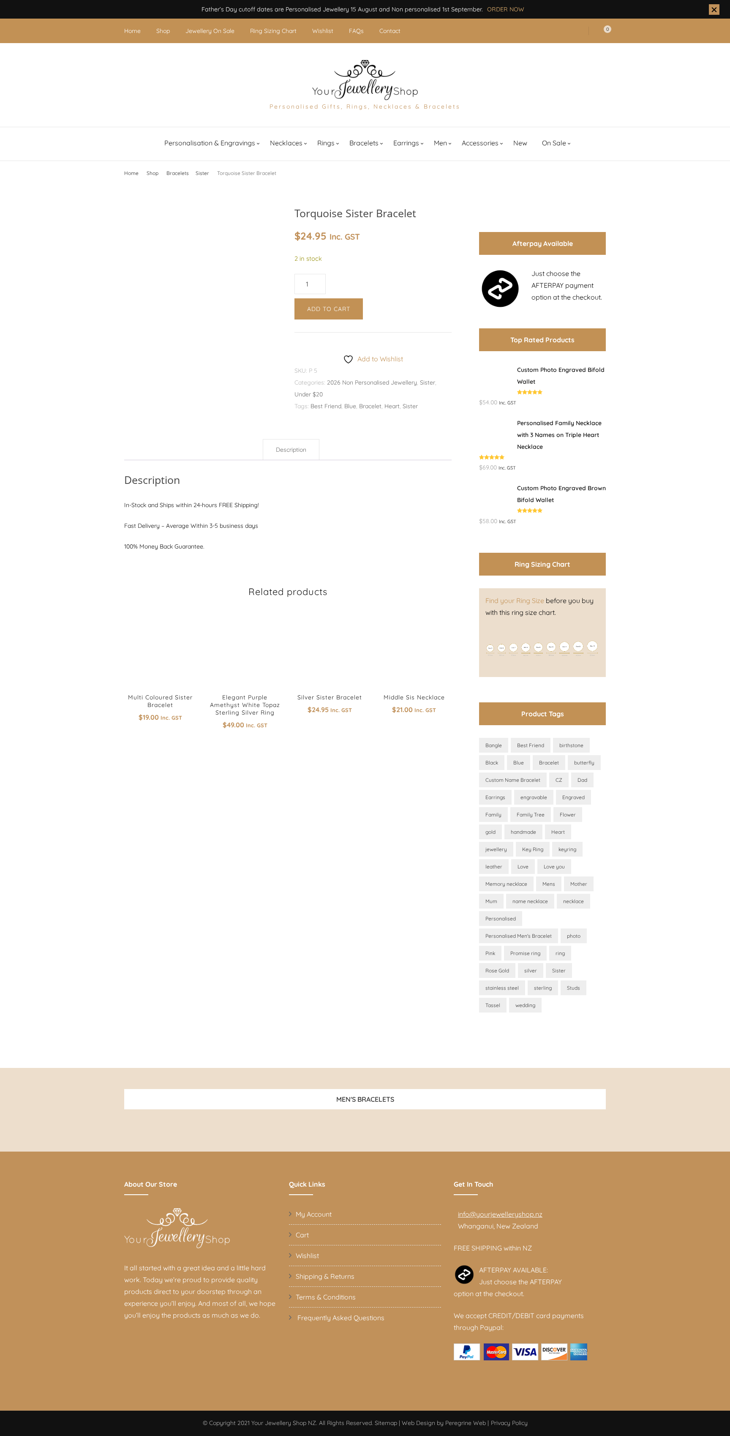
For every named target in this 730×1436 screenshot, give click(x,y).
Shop (163, 31)
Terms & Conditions (326, 1297)
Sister (427, 382)
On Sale (554, 143)
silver (530, 970)
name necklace (530, 901)
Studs (573, 988)
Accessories (480, 143)
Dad (582, 780)
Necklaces (286, 143)
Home (132, 31)
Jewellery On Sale (209, 31)
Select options (244, 656)
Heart (392, 406)
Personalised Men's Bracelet (518, 936)
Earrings (406, 143)
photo (573, 936)
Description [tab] (291, 449)
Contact (389, 31)
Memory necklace (506, 884)
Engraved (573, 797)
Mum (491, 901)
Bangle (493, 745)
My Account (314, 1214)
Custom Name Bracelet (512, 780)
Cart (302, 1235)
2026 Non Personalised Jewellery (372, 382)
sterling (543, 988)
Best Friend (326, 406)
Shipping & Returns (325, 1276)
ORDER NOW (505, 9)
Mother (578, 884)
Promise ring (525, 953)
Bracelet (370, 406)
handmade (523, 832)
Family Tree (531, 814)
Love (523, 866)
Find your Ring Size (514, 600)
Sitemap (386, 1423)
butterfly (584, 762)
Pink (490, 953)
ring (560, 953)
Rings (326, 143)
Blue (350, 406)
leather (493, 866)
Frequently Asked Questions (340, 1317)
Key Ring (532, 849)
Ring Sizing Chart (273, 31)
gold (490, 832)
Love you (554, 866)
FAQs (356, 31)
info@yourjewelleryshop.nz (500, 1214)
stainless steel (502, 988)
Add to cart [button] (160, 652)
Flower (568, 814)
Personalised (500, 918)
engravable (533, 797)
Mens (548, 884)
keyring (567, 849)
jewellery (496, 849)
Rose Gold (497, 970)
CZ (559, 780)
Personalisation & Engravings (209, 143)
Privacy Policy (509, 1423)
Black (491, 762)
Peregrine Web (465, 1423)
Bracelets (364, 143)
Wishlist (322, 31)
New (520, 143)
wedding (525, 1005)
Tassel (492, 1005)
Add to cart (328, 309)
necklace (573, 901)
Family (493, 814)
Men (440, 143)
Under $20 (308, 394)
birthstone (571, 745)
